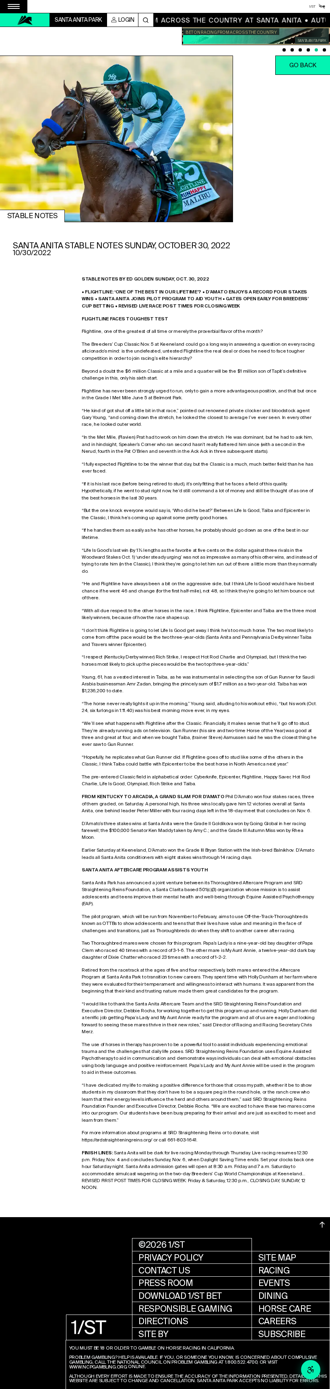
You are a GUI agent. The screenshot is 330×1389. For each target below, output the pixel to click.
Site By (153, 1334)
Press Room (165, 1283)
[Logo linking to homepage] (25, 20)
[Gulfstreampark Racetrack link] (322, 6)
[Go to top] (322, 1225)
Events (274, 1283)
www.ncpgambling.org (98, 1367)
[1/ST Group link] (312, 6)
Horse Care (284, 1309)
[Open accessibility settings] (310, 1369)
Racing (274, 1270)
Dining (273, 1296)
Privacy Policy (171, 1258)
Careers (277, 1321)
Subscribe (281, 1334)
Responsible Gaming (185, 1309)
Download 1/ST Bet (180, 1296)
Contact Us (164, 1270)
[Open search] (145, 20)
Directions (163, 1321)
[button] (302, 65)
